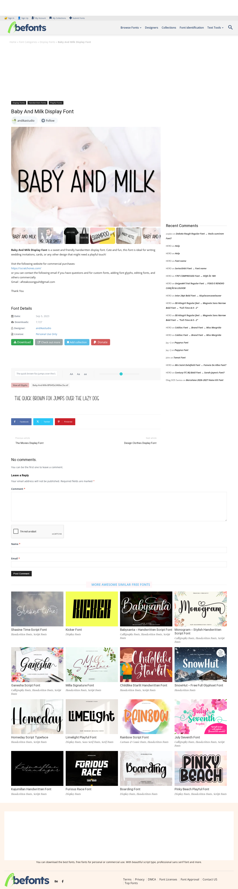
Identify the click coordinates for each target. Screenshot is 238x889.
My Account (40, 18)
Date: (17, 316)
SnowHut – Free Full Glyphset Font (199, 685)
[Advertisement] (119, 72)
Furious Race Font (78, 789)
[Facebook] (62, 881)
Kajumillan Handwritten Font (31, 789)
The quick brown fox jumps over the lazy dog (57, 398)
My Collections (59, 18)
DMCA (152, 879)
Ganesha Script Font (25, 685)
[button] (230, 28)
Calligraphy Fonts (130, 634)
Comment (18, 488)
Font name (180, 260)
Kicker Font (74, 629)
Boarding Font (130, 789)
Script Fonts (40, 634)
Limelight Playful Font (81, 737)
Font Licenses (168, 879)
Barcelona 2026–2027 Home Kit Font (204, 380)
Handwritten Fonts (37, 102)
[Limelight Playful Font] (92, 716)
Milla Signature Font (80, 685)
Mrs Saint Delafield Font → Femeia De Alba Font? (200, 365)
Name (15, 544)
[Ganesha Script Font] (37, 664)
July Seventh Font (187, 737)
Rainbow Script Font (134, 737)
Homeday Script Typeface (29, 737)
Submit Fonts (79, 18)
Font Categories (28, 42)
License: (19, 334)
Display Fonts (47, 42)
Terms (127, 879)
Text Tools (214, 27)
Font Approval (190, 879)
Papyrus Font (181, 342)
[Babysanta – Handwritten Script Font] (146, 609)
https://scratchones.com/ (26, 268)
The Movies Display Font (29, 443)
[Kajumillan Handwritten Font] (37, 768)
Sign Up (23, 18)
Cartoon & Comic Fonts (133, 742)
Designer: (19, 328)
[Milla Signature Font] (92, 664)
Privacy (139, 879)
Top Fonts (131, 883)
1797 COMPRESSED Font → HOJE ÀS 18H (195, 275)
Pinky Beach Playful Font (192, 789)
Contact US (210, 879)
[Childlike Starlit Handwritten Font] (146, 664)
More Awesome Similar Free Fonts (120, 584)
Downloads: (22, 322)
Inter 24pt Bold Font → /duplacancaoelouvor (198, 295)
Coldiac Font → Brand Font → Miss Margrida (198, 327)
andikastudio (43, 328)
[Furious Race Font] (92, 768)
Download (24, 342)
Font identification (192, 27)
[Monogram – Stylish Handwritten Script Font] (201, 609)
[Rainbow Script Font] (146, 716)
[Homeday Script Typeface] (37, 716)
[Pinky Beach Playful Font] (201, 768)
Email (15, 558)
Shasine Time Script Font (29, 629)
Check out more (50, 342)
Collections (169, 27)
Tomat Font (180, 357)
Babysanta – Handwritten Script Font (146, 629)
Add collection (78, 342)
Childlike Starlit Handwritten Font (143, 685)
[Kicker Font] (92, 609)
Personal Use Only (46, 334)
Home (13, 42)
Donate (102, 342)
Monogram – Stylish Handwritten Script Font (198, 631)
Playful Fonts (56, 102)
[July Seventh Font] (201, 716)
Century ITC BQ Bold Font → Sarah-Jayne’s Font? (200, 372)
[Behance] (56, 881)
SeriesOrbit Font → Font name (190, 268)
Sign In (9, 18)
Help (177, 245)
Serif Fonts (107, 742)
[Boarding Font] (146, 768)
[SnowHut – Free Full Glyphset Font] (201, 664)
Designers (151, 27)
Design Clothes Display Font (140, 443)
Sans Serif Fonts (91, 742)
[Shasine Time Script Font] (37, 609)
